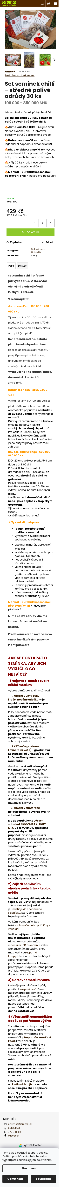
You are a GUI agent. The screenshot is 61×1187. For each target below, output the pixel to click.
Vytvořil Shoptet (33, 1145)
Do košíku (33, 232)
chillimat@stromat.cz (20, 1124)
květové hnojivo (23, 1084)
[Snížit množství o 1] (35, 223)
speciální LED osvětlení (24, 945)
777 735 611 (14, 1131)
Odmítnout (15, 1179)
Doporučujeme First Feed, (29, 1039)
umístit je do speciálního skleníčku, (25, 911)
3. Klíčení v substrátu (25, 808)
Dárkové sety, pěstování (38, 250)
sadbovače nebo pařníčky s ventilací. (29, 927)
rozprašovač (28, 989)
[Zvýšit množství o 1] (50, 223)
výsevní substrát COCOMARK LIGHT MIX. (27, 824)
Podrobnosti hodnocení (19, 75)
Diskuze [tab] (22, 265)
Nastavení (29, 1168)
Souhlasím (43, 1179)
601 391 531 (14, 1128)
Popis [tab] (11, 265)
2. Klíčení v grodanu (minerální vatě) (23, 748)
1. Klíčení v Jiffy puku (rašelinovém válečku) (24, 697)
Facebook (13, 1135)
